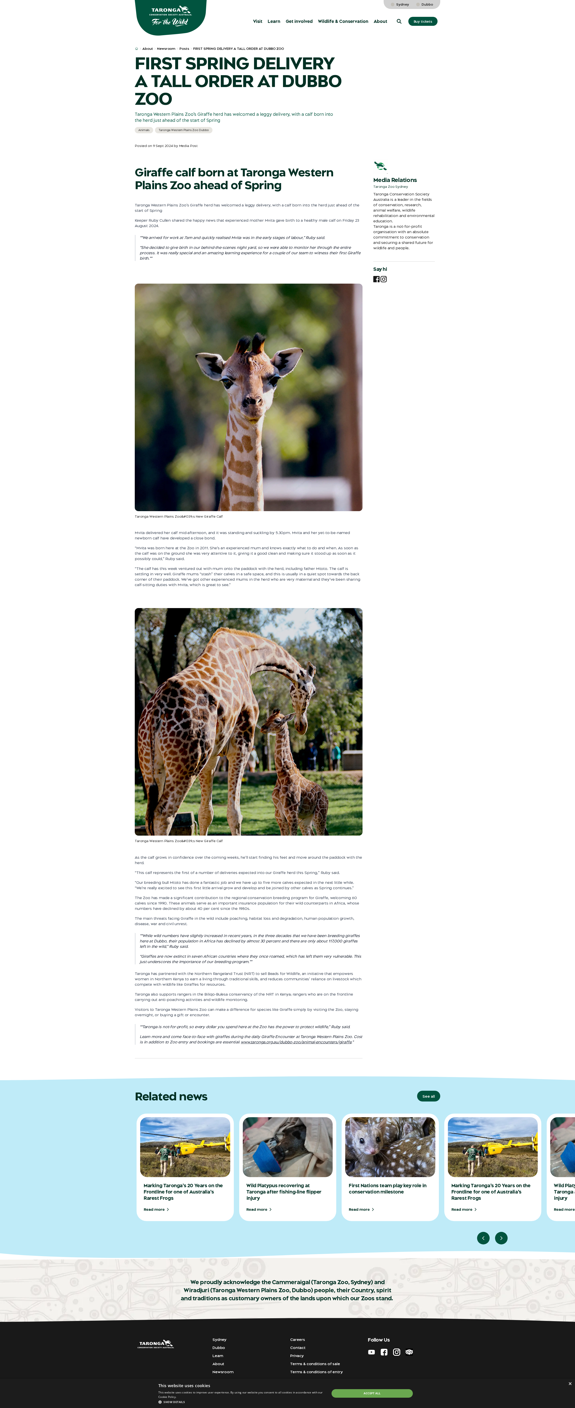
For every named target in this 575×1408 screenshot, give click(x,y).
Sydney (402, 4)
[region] (355, 1179)
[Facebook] (376, 279)
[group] (185, 1167)
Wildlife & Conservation (343, 21)
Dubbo (427, 4)
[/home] (136, 49)
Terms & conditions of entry (316, 1372)
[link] (552, 8)
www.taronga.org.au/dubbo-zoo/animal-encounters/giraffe (296, 1042)
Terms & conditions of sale (315, 1364)
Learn (274, 21)
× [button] (570, 1383)
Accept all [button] (372, 1393)
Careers (297, 1339)
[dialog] (287, 1393)
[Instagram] (383, 279)
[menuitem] (257, 21)
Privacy (297, 1355)
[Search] (565, 8)
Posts (184, 48)
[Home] (171, 18)
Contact (297, 1347)
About (380, 21)
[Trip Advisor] (409, 1352)
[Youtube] (371, 1352)
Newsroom (166, 48)
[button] (399, 21)
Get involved (299, 21)
